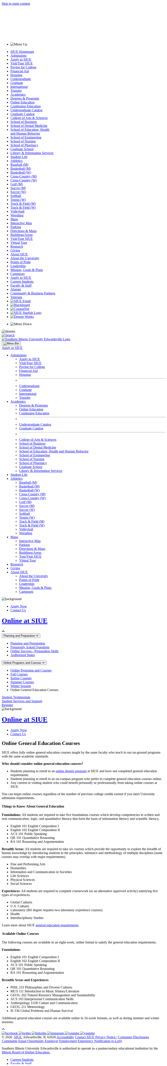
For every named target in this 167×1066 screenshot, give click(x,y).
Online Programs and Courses (22, 662)
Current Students (21, 281)
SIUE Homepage (22, 51)
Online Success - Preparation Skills (34, 651)
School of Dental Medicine (28, 126)
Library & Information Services (31, 153)
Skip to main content (16, 3)
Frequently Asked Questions (29, 647)
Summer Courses (22, 682)
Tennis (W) (18, 200)
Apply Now (18, 606)
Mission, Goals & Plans (26, 270)
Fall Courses (19, 674)
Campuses (17, 274)
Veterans (16, 297)
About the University (24, 258)
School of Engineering (25, 137)
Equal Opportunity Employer (38, 1041)
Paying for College (23, 67)
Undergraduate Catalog (26, 110)
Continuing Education (25, 106)
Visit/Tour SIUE (21, 63)
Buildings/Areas (21, 235)
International (19, 87)
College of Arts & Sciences (29, 118)
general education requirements (57, 925)
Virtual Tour (18, 242)
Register (7, 705)
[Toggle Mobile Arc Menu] (11, 343)
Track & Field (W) (23, 207)
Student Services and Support (22, 701)
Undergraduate (20, 79)
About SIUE (19, 254)
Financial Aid (19, 71)
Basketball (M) (20, 168)
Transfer (16, 90)
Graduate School (21, 149)
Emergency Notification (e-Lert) (100, 1041)
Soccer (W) (18, 192)
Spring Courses (21, 678)
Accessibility (65, 1037)
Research (16, 246)
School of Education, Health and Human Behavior (29, 131)
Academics (18, 94)
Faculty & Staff (21, 285)
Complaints (9, 1041)
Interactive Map (21, 223)
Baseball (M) (19, 164)
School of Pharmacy (24, 145)
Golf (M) (16, 184)
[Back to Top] (3, 1029)
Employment (68, 1041)
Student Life (18, 157)
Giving (15, 250)
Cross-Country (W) (23, 180)
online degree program (71, 771)
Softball (15, 196)
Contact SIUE (84, 1037)
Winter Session (20, 686)
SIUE (18, 1037)
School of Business (23, 122)
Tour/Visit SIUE (30, 556)
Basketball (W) (20, 172)
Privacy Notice (105, 1037)
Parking (15, 227)
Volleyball (17, 211)
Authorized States (22, 655)
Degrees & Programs (24, 98)
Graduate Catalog (22, 114)
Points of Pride (20, 262)
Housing (16, 75)
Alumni (15, 289)
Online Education (22, 102)
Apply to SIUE (20, 59)
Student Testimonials (16, 697)
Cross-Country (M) (23, 176)
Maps (14, 219)
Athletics (16, 161)
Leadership (18, 266)
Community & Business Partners (32, 293)
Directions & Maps (23, 231)
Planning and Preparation (19, 635)
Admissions (18, 55)
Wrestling (16, 215)
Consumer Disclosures (133, 1037)
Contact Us (18, 610)
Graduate (16, 83)
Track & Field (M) (23, 203)
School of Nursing (23, 141)
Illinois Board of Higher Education (25, 1052)
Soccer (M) (18, 188)
